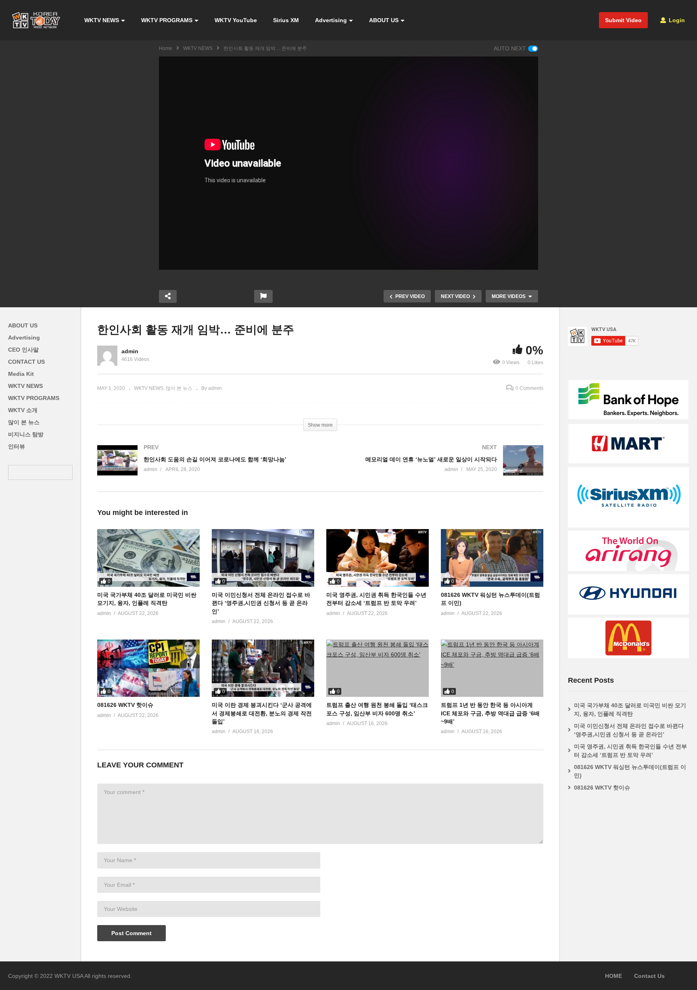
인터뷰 (16, 446)
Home (165, 48)
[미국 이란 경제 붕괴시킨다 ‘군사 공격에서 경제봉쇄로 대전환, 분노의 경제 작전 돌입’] (263, 668)
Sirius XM (286, 20)
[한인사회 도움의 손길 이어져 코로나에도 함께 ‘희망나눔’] (204, 468)
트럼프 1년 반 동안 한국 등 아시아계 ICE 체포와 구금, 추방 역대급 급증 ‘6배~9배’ (490, 713)
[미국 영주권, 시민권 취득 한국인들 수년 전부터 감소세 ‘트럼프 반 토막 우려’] (377, 558)
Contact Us (649, 976)
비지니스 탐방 (26, 434)
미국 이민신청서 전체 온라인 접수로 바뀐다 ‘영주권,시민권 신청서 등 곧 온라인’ (261, 603)
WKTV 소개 (23, 410)
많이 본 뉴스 (24, 422)
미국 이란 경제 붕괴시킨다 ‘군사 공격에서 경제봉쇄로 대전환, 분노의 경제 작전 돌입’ (262, 713)
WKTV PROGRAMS (166, 20)
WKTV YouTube (236, 20)
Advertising (331, 20)
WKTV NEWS (101, 20)
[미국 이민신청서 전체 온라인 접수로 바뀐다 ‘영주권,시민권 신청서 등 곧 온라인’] (263, 558)
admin (129, 351)
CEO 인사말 (23, 349)
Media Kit (21, 374)
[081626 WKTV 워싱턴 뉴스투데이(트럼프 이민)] (492, 558)
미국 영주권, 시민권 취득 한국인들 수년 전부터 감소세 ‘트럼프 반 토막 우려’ (630, 750)
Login (676, 20)
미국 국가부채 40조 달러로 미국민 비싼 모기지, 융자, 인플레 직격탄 (630, 709)
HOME (613, 976)
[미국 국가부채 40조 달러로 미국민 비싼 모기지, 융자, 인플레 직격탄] (148, 558)
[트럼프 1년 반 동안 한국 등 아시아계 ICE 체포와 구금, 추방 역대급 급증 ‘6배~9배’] (492, 668)
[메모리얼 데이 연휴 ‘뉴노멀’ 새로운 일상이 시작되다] (435, 468)
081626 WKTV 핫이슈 (125, 705)
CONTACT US (26, 361)
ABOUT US (384, 20)
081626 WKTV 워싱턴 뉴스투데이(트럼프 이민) (630, 771)
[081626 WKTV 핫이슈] (148, 668)
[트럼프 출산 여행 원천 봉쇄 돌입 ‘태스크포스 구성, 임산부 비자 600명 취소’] (377, 668)
